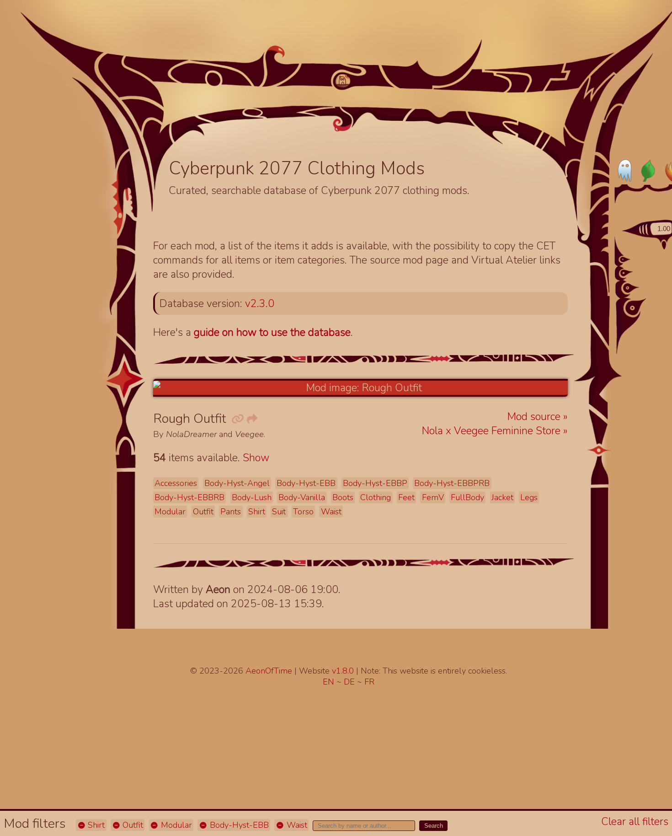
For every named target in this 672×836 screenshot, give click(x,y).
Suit (279, 511)
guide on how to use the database (272, 332)
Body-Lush (252, 497)
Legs (529, 497)
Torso (303, 511)
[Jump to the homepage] (343, 80)
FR (369, 681)
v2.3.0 (259, 304)
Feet (406, 497)
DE (350, 681)
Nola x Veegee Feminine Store (492, 431)
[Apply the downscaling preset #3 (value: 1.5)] (631, 288)
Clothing (375, 497)
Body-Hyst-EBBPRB (452, 483)
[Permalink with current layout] (236, 419)
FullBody (467, 497)
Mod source (535, 417)
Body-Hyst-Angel (237, 483)
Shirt (95, 825)
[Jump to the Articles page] (217, 99)
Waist (295, 825)
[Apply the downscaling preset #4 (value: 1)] (635, 306)
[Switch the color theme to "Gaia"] (647, 170)
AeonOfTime (268, 670)
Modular (175, 825)
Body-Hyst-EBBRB (189, 497)
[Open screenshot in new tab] (360, 388)
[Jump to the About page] (530, 110)
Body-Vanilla (301, 497)
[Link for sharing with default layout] (251, 419)
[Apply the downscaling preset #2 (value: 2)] (626, 273)
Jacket (502, 497)
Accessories (176, 483)
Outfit (131, 825)
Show (256, 458)
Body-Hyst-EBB (238, 825)
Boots (342, 497)
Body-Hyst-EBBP (375, 483)
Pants (230, 511)
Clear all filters (634, 821)
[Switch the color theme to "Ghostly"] (625, 170)
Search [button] (433, 825)
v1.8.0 (344, 670)
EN (329, 681)
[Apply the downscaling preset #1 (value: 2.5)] (625, 259)
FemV (433, 497)
